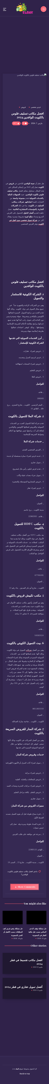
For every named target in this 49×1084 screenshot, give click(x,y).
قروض (23, 107)
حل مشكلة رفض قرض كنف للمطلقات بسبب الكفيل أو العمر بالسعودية (13, 931)
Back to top (25, 1073)
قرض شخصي (36, 107)
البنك (17, 1069)
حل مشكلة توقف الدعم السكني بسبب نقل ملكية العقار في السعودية (37, 931)
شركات (29, 650)
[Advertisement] (24, 44)
